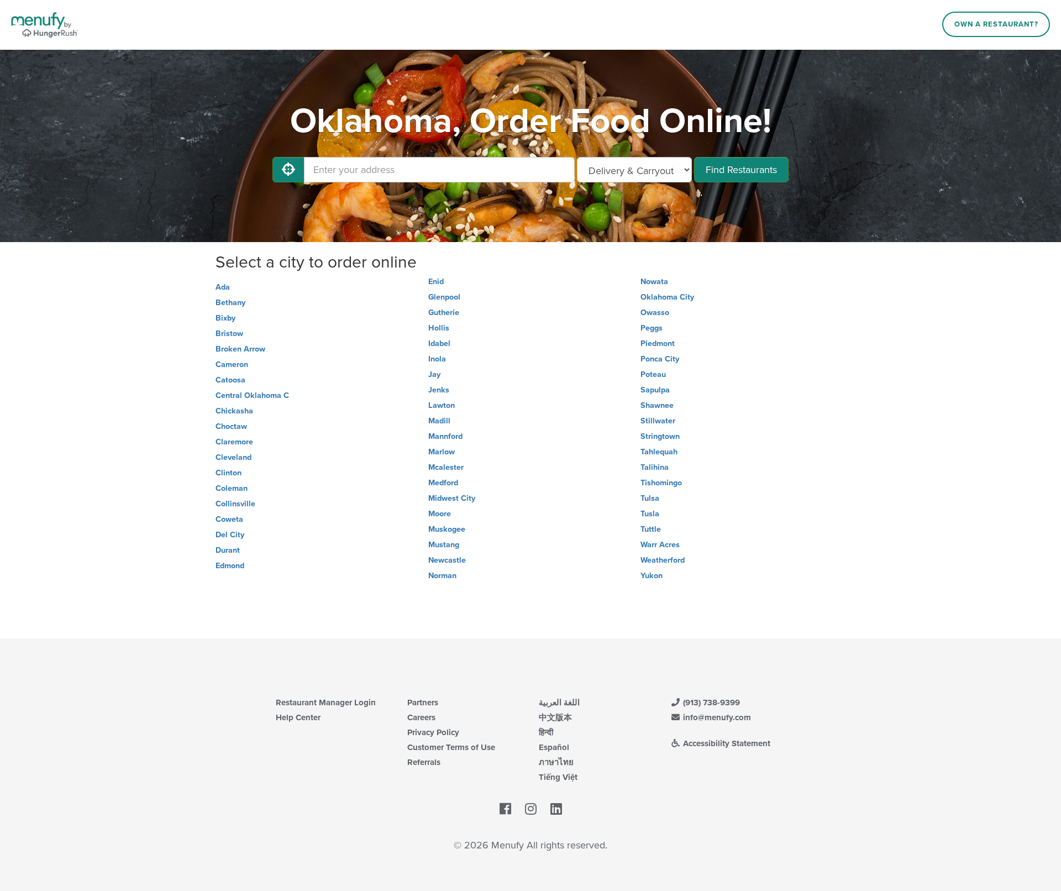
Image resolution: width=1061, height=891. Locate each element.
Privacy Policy (433, 732)
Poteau (653, 374)
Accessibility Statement (725, 743)
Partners (422, 702)
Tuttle (650, 529)
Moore (439, 513)
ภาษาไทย (556, 762)
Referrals (423, 762)
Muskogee (446, 529)
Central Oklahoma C (252, 395)
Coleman (232, 488)
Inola (437, 359)
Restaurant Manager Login (326, 702)
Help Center (298, 717)
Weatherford (662, 560)
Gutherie (443, 312)
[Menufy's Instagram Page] (531, 809)
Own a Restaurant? (996, 24)
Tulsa (649, 498)
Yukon (651, 575)
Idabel (439, 343)
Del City (230, 534)
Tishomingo (661, 483)
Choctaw (231, 426)
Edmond (230, 565)
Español (554, 747)
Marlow (441, 452)
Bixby (225, 318)
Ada (223, 287)
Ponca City (659, 359)
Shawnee (657, 405)
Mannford (445, 436)
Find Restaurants (741, 170)
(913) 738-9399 (710, 702)
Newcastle (447, 560)
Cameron (232, 364)
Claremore (234, 442)
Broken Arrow (240, 349)
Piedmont (657, 343)
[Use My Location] (288, 169)
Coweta (229, 519)
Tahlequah (658, 452)
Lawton (441, 405)
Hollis (438, 328)
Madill (439, 421)
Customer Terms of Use (451, 747)
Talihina (654, 467)
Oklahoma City (667, 297)
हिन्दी (546, 732)
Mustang (443, 544)
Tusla (649, 513)
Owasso (654, 312)
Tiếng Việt (558, 777)
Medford (443, 483)
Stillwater (657, 421)
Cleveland (233, 457)
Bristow (229, 333)
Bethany (230, 302)
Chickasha (234, 411)
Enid (436, 281)
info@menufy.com (716, 717)
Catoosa (230, 380)
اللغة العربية (559, 702)
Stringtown (660, 436)
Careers (421, 717)
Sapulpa (655, 390)
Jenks (438, 390)
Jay (434, 374)
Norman (442, 575)
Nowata (654, 281)
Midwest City (451, 498)
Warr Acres (660, 544)
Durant (228, 550)
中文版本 (555, 717)
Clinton (228, 473)
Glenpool (444, 297)
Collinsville (235, 504)
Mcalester (446, 467)
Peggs (651, 328)
